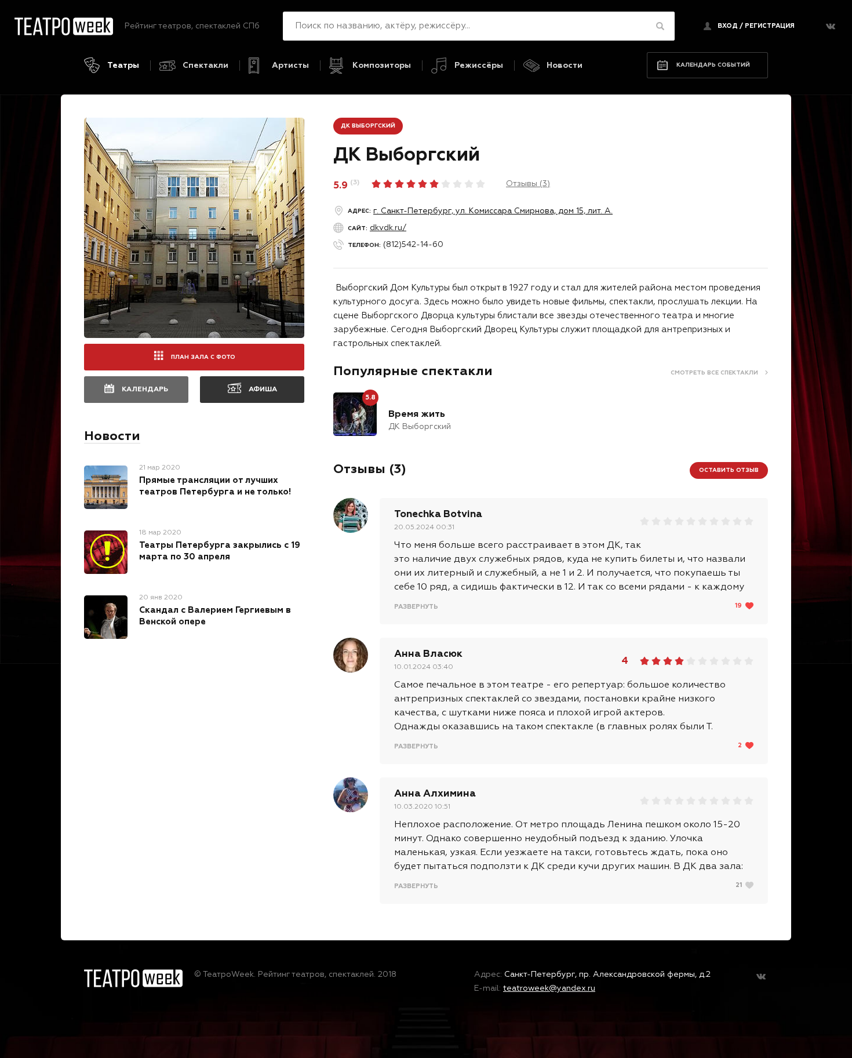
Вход (728, 26)
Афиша (263, 389)
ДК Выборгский (368, 126)
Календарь (145, 389)
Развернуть (416, 606)
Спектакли (205, 65)
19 (738, 605)
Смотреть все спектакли (714, 373)
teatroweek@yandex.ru (549, 988)
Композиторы (381, 65)
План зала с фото (203, 357)
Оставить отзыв (729, 470)
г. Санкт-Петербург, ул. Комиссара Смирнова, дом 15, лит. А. (493, 211)
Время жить (416, 414)
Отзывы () (528, 184)
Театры (123, 65)
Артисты (290, 65)
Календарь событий (713, 65)
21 (739, 885)
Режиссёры (478, 65)
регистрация (770, 26)
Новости (564, 65)
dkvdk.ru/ (388, 228)
